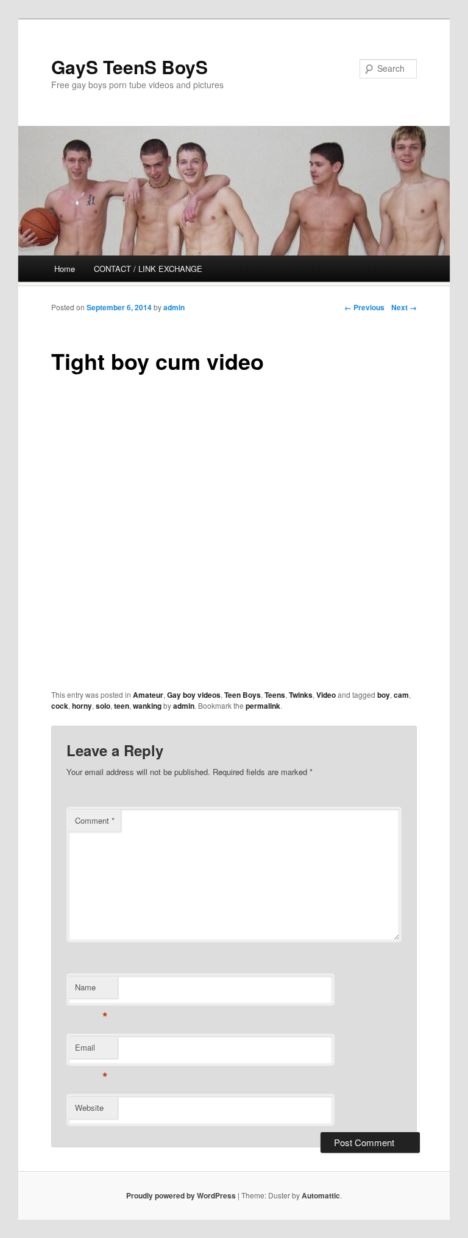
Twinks (301, 694)
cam (401, 694)
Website (89, 1107)
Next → (404, 307)
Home (64, 268)
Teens (274, 694)
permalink (263, 705)
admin (174, 307)
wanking (147, 705)
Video (326, 694)
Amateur (148, 694)
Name (91, 990)
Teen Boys (242, 694)
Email (91, 1050)
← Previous (364, 307)
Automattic (321, 1195)
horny (82, 705)
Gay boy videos (194, 694)
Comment (95, 820)
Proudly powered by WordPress (181, 1195)
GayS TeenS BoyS (129, 67)
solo (103, 705)
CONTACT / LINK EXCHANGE (148, 268)
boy (383, 694)
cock (59, 705)
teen (121, 705)
